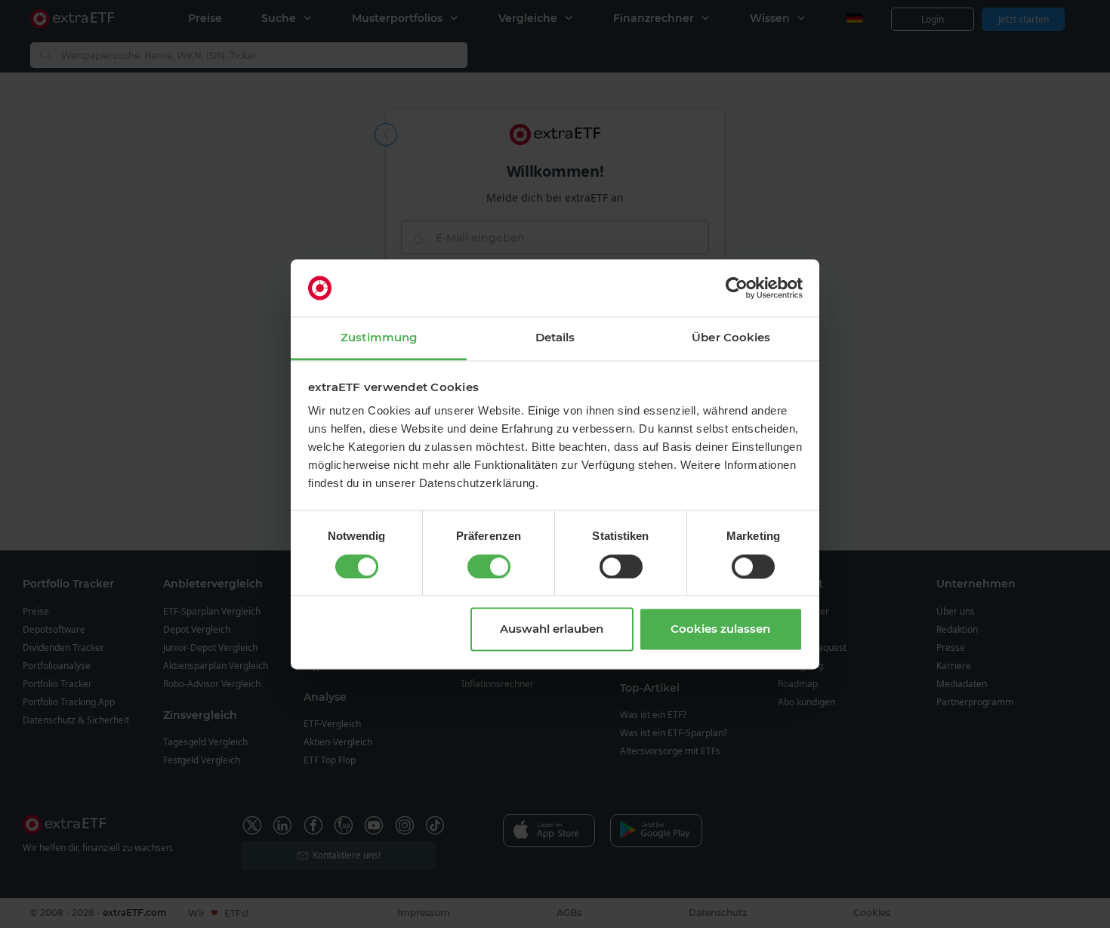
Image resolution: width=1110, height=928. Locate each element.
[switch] (488, 566)
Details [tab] (555, 338)
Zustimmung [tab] (379, 338)
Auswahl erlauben (551, 629)
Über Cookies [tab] (731, 338)
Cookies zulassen (720, 629)
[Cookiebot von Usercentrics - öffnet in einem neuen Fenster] (737, 287)
